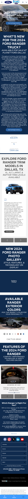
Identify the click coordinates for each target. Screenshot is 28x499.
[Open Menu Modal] (2, 2)
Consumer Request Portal (16, 472)
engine (5, 101)
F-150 (15, 81)
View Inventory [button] (18, 230)
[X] (13, 430)
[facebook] (5, 430)
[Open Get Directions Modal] (23, 2)
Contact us (12, 406)
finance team (14, 413)
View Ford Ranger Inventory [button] (14, 23)
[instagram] (9, 430)
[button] (7, 239)
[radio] (4, 333)
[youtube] (22, 430)
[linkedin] (18, 430)
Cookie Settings (23, 472)
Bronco (9, 104)
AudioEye (9, 472)
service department (11, 417)
